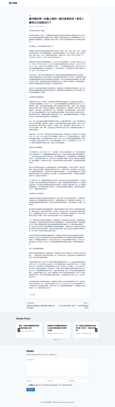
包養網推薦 (48, 68)
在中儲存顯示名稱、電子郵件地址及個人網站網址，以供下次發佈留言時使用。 (50, 385)
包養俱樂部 (74, 262)
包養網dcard (43, 167)
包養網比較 (70, 123)
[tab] (54, 339)
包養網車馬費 (57, 35)
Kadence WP (70, 402)
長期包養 (82, 169)
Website (72, 381)
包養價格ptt (40, 156)
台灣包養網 (39, 121)
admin (32, 26)
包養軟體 (45, 51)
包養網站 (48, 81)
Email (51, 381)
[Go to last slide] (19, 330)
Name (29, 381)
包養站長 (39, 141)
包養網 (36, 37)
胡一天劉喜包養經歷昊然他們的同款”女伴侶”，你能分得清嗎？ (86, 328)
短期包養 (51, 127)
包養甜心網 (64, 180)
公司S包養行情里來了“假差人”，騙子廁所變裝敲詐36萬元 (74, 305)
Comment (30, 359)
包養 (45, 39)
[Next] (96, 330)
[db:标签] (32, 294)
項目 (30, 15)
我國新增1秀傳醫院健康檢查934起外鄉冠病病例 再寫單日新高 (57, 328)
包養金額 (42, 268)
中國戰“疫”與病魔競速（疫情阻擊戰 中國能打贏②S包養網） (40, 305)
